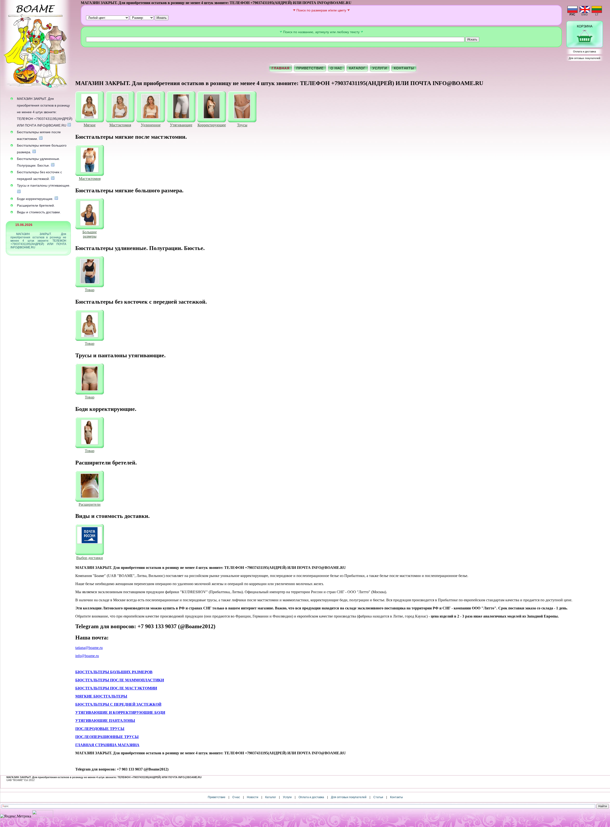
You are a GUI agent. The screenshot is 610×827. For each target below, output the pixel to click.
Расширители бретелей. (36, 205)
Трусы (242, 125)
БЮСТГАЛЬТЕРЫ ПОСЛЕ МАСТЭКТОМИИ (116, 688)
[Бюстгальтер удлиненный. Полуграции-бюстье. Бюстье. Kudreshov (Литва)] (150, 106)
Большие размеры (89, 234)
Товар (89, 290)
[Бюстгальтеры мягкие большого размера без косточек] (89, 213)
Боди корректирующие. (35, 199)
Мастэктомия (120, 125)
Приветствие (310, 68)
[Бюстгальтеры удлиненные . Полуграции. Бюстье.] (89, 271)
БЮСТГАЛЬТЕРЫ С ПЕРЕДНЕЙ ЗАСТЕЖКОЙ (118, 704)
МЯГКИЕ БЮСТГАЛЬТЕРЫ (101, 696)
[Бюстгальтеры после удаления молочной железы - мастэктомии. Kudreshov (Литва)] (120, 106)
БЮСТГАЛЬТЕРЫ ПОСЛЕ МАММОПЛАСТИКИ (119, 680)
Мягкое (90, 125)
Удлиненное (151, 125)
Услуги (379, 68)
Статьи (378, 797)
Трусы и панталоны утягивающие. (43, 185)
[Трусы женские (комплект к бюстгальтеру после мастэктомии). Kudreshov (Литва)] (242, 106)
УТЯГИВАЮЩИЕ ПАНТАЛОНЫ (105, 721)
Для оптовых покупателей (584, 58)
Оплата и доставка (584, 51)
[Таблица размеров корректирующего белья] (69, 125)
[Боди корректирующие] (89, 432)
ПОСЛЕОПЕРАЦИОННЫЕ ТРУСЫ (107, 737)
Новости (252, 797)
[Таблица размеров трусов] (19, 192)
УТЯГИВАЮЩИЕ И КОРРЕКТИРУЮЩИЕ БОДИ (120, 712)
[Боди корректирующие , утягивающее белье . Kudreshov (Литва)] (211, 106)
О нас (336, 68)
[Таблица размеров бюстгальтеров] (41, 139)
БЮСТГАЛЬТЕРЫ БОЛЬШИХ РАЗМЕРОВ (113, 672)
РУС (572, 14)
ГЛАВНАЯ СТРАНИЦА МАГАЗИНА (107, 745)
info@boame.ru (87, 656)
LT (596, 14)
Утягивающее (181, 125)
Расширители (90, 504)
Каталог (357, 68)
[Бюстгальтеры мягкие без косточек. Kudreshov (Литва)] (89, 106)
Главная (281, 68)
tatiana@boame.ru (89, 648)
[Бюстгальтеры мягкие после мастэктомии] (89, 160)
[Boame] (36, 47)
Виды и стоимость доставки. (39, 212)
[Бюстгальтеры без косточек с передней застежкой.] (89, 325)
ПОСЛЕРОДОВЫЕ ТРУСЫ (99, 729)
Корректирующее (212, 125)
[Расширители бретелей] (89, 486)
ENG (584, 14)
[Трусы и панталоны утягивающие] (89, 378)
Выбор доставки (89, 558)
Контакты (404, 68)
